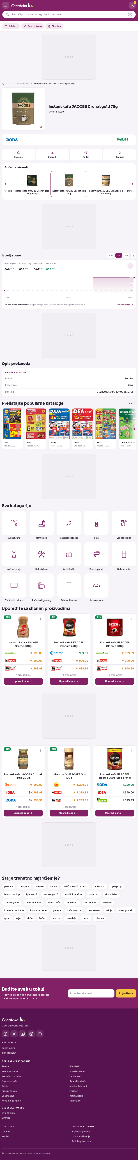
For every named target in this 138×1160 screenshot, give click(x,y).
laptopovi (99, 886)
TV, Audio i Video (14, 600)
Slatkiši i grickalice (68, 537)
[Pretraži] (7, 14)
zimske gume (11, 902)
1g (133, 255)
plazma (100, 918)
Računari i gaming (41, 600)
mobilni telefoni (73, 894)
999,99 (37, 660)
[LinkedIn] (22, 1033)
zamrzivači (54, 902)
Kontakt (6, 1136)
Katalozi (13, 26)
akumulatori (111, 894)
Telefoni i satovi (69, 600)
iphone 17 (31, 894)
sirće (30, 918)
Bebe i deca (41, 569)
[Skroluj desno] (130, 184)
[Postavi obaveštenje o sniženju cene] (130, 266)
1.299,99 (82, 784)
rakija (109, 910)
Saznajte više (123, 304)
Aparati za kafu (78, 1081)
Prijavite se (126, 993)
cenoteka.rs (8, 1048)
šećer (42, 918)
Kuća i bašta (69, 569)
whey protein (126, 910)
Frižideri (74, 1091)
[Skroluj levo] (7, 184)
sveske (39, 886)
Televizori (75, 1100)
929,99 (129, 652)
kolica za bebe (38, 910)
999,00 (37, 652)
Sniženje (18, 157)
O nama (6, 1131)
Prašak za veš (9, 1091)
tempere (24, 886)
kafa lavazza (74, 910)
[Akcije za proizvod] (41, 91)
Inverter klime (77, 1071)
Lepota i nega (124, 537)
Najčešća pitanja (81, 1131)
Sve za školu (34, 26)
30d (111, 255)
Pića (96, 537)
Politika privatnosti (82, 1141)
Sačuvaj (120, 157)
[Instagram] (31, 1033)
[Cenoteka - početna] (69, 5)
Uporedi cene (21, 681)
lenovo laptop (12, 894)
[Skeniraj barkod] (130, 14)
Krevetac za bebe (11, 1076)
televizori (71, 902)
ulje (18, 918)
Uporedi (52, 157)
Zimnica (56, 26)
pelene (57, 910)
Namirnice (41, 537)
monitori (93, 894)
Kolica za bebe (10, 1071)
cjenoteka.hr (9, 1052)
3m (118, 255)
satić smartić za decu (75, 886)
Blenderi (74, 1066)
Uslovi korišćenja (81, 1136)
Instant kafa (22, 83)
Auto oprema (96, 600)
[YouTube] (39, 1033)
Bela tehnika (123, 569)
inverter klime (33, 902)
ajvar (7, 918)
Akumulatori (76, 1095)
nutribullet (90, 902)
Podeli (86, 157)
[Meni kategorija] (5, 5)
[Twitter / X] (14, 1033)
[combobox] (67, 14)
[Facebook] (5, 1033)
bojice (53, 886)
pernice (8, 886)
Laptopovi (75, 1076)
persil (86, 918)
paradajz (71, 918)
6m (126, 255)
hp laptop (116, 886)
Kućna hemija (14, 569)
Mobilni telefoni (78, 1086)
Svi (131, 403)
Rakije (5, 1086)
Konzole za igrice (11, 1100)
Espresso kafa (9, 1081)
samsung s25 (50, 894)
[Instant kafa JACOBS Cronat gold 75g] (23, 109)
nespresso (94, 910)
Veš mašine (8, 1095)
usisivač (107, 902)
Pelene (6, 1066)
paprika (56, 918)
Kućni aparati (96, 569)
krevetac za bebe (14, 910)
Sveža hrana (14, 537)
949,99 (129, 660)
